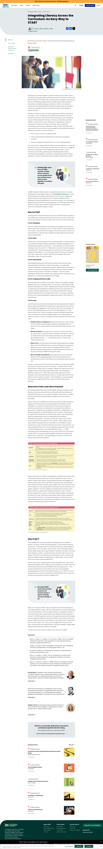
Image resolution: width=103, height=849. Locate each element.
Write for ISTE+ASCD (62, 832)
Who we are (47, 826)
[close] (101, 1)
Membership (36, 5)
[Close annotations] (101, 842)
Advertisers (72, 826)
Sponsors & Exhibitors (75, 830)
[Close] (100, 846)
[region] (51, 846)
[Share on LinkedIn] (70, 28)
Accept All (88, 846)
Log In (98, 5)
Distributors (72, 828)
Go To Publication (92, 270)
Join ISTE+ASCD (90, 5)
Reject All (79, 846)
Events (21, 5)
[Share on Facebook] (67, 28)
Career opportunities (49, 828)
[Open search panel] (75, 5)
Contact (46, 832)
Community (60, 830)
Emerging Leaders (61, 828)
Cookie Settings (69, 846)
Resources (14, 5)
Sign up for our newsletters (92, 825)
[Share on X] (73, 28)
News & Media (47, 830)
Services (28, 5)
